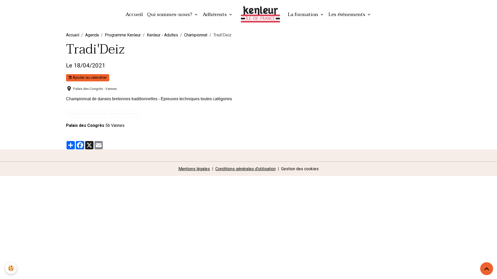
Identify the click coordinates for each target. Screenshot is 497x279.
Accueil (134, 14)
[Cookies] (11, 268)
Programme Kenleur (123, 35)
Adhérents (215, 14)
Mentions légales (194, 168)
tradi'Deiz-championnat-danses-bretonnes (103, 114)
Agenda (92, 35)
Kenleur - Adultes (162, 35)
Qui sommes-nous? (170, 14)
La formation (303, 14)
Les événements (347, 14)
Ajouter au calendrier (89, 77)
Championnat (195, 35)
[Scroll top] (486, 268)
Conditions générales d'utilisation (245, 168)
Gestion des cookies (300, 168)
